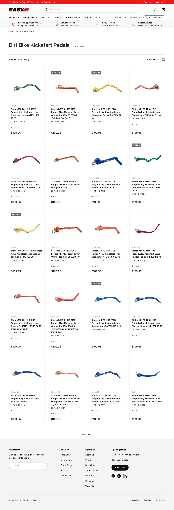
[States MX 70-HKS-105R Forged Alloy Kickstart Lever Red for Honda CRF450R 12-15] (147, 228)
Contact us (120, 467)
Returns (147, 2)
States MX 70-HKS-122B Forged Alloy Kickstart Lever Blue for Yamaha (25, 398)
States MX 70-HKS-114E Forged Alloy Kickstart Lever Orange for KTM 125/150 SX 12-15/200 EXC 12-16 (26, 325)
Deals (97, 17)
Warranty (89, 486)
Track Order (66, 465)
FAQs (63, 470)
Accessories (72, 17)
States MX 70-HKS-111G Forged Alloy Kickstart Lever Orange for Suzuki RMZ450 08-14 (26, 253)
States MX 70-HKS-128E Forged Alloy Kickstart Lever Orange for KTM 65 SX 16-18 (65, 253)
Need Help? (160, 2)
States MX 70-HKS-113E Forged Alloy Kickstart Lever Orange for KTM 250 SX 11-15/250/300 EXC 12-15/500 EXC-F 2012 (65, 326)
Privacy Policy (135, 500)
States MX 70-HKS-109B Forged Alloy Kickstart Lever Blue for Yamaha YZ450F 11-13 (147, 398)
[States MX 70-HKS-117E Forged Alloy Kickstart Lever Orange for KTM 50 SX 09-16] (147, 86)
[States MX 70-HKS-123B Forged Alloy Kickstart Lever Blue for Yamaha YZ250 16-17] (107, 373)
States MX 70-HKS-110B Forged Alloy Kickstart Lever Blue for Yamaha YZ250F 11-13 (106, 323)
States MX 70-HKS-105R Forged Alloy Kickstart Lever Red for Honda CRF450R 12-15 (146, 253)
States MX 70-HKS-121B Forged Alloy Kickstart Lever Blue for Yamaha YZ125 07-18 (106, 184)
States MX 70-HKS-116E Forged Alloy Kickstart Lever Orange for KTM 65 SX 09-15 (105, 253)
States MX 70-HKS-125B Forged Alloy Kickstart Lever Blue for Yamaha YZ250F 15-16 (147, 323)
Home (11, 32)
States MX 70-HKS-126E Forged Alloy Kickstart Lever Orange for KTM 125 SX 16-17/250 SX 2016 (65, 400)
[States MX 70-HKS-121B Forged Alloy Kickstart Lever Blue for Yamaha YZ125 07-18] (107, 159)
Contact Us (66, 475)
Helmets (13, 17)
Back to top (87, 434)
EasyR (17, 500)
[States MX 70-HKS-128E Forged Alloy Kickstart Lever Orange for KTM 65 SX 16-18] (67, 228)
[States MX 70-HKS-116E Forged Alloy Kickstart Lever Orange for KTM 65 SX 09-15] (107, 228)
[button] (164, 9)
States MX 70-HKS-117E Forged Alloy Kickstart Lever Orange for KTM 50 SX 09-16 (146, 112)
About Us (89, 454)
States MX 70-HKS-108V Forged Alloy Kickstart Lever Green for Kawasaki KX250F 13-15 (25, 114)
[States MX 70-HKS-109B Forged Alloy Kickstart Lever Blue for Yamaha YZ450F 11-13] (147, 373)
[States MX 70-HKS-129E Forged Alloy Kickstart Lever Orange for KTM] (67, 159)
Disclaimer (90, 465)
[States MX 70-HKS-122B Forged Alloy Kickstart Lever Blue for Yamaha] (26, 373)
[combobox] (91, 10)
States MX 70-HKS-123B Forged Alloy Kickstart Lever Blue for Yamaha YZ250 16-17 (106, 398)
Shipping (89, 481)
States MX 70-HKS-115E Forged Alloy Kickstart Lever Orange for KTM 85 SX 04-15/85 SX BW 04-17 (65, 114)
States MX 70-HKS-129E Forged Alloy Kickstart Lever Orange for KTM (65, 184)
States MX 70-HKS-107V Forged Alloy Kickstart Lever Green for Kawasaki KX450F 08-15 (146, 186)
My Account (121, 17)
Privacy (89, 460)
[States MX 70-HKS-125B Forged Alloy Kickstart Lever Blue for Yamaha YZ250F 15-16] (147, 297)
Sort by (12, 59)
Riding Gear (29, 17)
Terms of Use (91, 470)
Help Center (66, 454)
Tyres (56, 17)
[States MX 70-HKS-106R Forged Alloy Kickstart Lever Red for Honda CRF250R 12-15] (26, 159)
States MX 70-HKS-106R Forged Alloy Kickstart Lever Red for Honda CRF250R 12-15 (26, 184)
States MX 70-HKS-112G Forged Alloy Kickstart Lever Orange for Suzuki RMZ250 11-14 (106, 114)
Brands (87, 17)
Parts (44, 17)
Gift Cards (135, 17)
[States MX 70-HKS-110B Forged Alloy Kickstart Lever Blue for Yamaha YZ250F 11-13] (107, 297)
